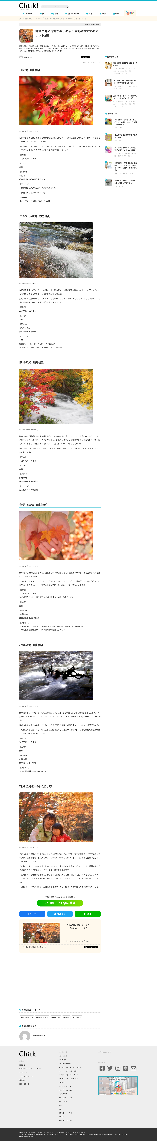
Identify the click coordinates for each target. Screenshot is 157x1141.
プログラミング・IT (65, 1086)
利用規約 (22, 1080)
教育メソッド (63, 1101)
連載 (117, 13)
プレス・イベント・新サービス (68, 1079)
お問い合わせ (23, 1072)
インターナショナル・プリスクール (124, 69)
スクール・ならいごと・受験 (122, 71)
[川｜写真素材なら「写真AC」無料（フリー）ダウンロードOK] (60, 250)
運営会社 (22, 1065)
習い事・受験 (73, 13)
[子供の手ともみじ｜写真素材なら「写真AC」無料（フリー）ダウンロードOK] (60, 535)
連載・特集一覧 (24, 1084)
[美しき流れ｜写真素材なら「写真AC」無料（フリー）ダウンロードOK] (60, 675)
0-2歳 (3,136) (28, 1017)
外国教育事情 (63, 1094)
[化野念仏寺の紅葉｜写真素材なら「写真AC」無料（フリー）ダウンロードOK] (60, 100)
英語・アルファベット (66, 1120)
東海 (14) (56, 1017)
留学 (60, 1105)
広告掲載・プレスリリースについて (30, 1069)
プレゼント (62, 1082)
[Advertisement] (60, 979)
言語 (56, 13)
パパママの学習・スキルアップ (68, 1075)
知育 (120, 89)
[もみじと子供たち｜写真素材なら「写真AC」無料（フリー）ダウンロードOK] (60, 817)
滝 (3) (67, 1017)
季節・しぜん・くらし (125, 156)
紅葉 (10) (77, 1017)
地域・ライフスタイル (66, 1090)
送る (89, 914)
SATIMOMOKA (27, 57)
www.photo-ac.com (29, 131)
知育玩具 (61, 1117)
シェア (33, 914)
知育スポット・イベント (92, 62)
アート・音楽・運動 (65, 1063)
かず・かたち (118, 128)
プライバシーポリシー (26, 1076)
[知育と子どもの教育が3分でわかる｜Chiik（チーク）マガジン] (28, 6)
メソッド (29, 13)
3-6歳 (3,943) (43, 1017)
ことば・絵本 (63, 1060)
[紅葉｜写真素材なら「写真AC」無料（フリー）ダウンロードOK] (60, 396)
